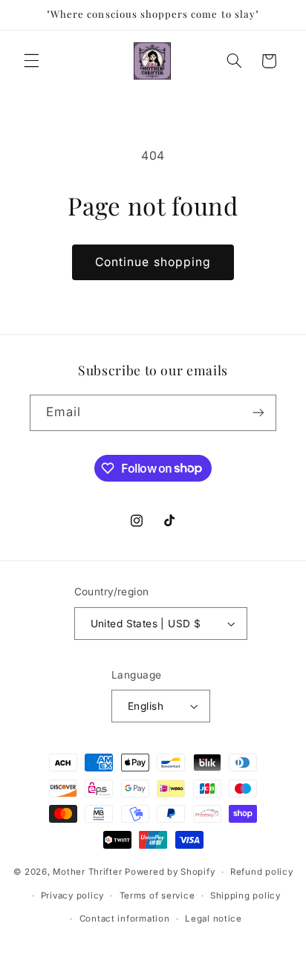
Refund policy (261, 872)
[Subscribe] (258, 413)
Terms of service (157, 895)
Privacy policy (72, 895)
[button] (31, 61)
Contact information (124, 918)
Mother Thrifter (87, 872)
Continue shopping (153, 262)
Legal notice (213, 918)
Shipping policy (245, 895)
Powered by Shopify (170, 872)
